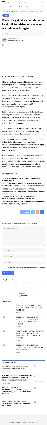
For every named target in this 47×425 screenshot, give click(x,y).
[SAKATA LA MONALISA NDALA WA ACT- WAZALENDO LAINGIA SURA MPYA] (39, 368)
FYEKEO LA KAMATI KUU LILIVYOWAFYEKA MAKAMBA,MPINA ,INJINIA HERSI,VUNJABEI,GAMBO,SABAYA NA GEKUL (23, 191)
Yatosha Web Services (33, 422)
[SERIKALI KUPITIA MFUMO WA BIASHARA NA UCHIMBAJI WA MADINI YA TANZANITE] (8, 348)
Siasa (6, 15)
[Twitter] (18, 286)
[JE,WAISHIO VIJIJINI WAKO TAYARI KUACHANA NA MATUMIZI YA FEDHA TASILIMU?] (8, 308)
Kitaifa (18, 312)
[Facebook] (8, 286)
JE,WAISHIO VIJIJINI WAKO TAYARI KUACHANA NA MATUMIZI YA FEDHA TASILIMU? (29, 308)
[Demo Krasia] (24, 2)
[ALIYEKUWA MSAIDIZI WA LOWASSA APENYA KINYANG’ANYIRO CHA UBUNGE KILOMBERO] (39, 404)
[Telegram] (39, 286)
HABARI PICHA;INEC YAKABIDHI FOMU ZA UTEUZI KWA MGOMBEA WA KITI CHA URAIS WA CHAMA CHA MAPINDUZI (17, 378)
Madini (18, 326)
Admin (10, 38)
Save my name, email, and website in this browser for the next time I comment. (25, 267)
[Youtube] (29, 286)
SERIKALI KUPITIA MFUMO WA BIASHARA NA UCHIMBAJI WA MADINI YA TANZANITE (29, 347)
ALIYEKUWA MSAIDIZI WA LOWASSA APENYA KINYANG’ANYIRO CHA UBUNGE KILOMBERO (16, 404)
